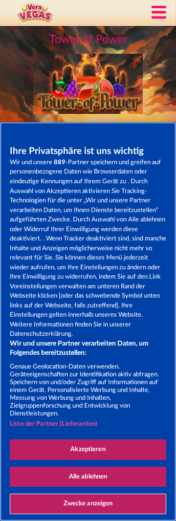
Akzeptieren (87, 449)
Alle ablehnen (88, 477)
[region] (88, 321)
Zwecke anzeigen (88, 503)
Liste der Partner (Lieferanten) (53, 424)
